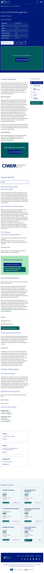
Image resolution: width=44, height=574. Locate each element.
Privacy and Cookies (36, 564)
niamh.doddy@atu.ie (6, 421)
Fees (34, 92)
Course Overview (37, 82)
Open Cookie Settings (14, 152)
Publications (38, 555)
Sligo (16, 35)
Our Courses (6, 6)
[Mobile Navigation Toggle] (41, 2)
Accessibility (29, 564)
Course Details (36, 85)
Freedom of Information (20, 566)
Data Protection (13, 566)
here (4, 344)
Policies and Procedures (29, 555)
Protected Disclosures (30, 566)
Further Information (36, 98)
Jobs (22, 555)
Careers (35, 95)
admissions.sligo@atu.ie (6, 311)
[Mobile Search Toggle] (37, 2)
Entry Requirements (36, 88)
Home (2, 6)
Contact (18, 555)
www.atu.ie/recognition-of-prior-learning (11, 308)
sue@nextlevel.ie (10, 140)
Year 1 (3, 182)
